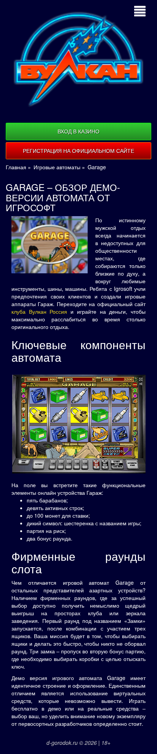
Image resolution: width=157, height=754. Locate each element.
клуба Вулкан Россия (39, 311)
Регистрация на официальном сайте (78, 150)
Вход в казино (78, 131)
